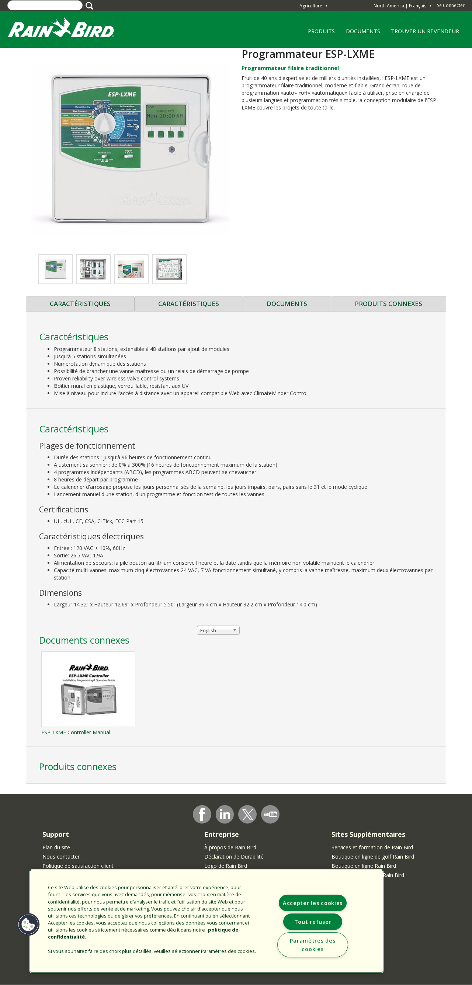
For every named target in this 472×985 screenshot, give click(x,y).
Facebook (202, 814)
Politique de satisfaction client (78, 865)
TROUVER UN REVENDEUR (425, 31)
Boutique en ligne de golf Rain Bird (373, 856)
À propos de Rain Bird (230, 847)
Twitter (247, 814)
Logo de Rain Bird (225, 865)
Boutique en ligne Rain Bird (364, 865)
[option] (55, 269)
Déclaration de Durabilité (234, 856)
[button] (130, 147)
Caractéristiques (80, 303)
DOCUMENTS (363, 31)
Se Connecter (451, 5)
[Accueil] (68, 28)
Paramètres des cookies (312, 945)
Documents (287, 303)
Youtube (270, 814)
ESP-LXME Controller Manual (75, 732)
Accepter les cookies (313, 902)
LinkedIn (225, 814)
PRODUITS (319, 33)
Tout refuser (313, 921)
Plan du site (56, 847)
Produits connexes (388, 303)
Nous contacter (61, 856)
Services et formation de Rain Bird (372, 847)
